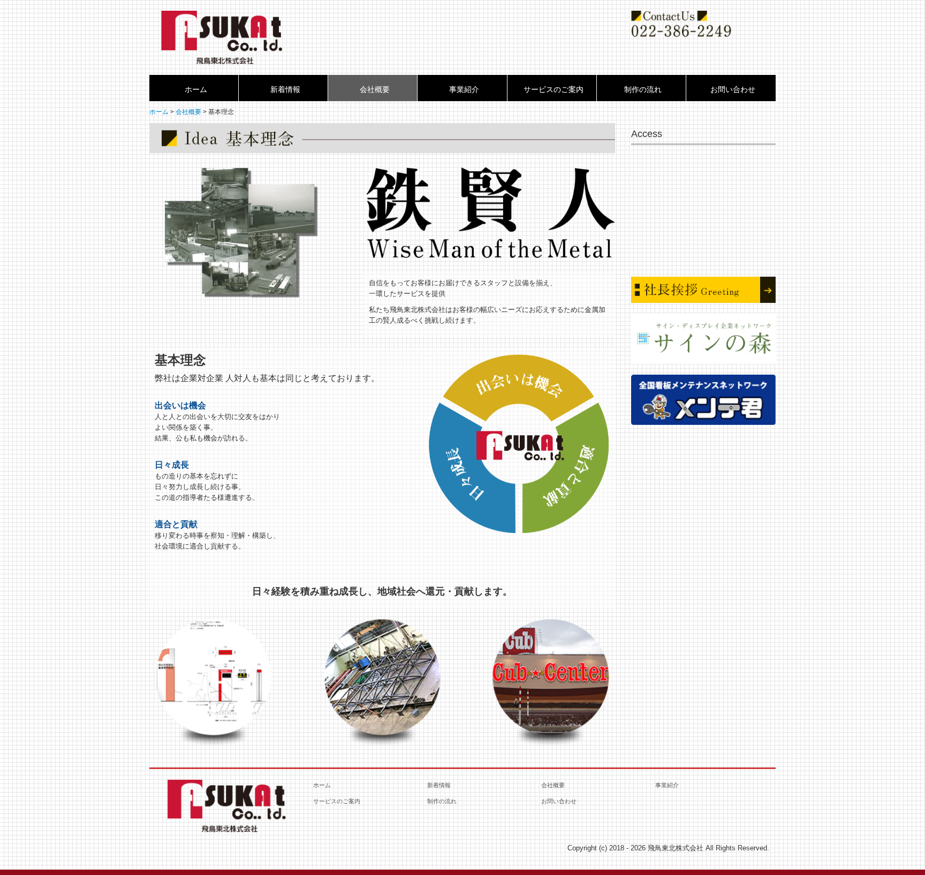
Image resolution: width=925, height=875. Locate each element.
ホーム (196, 89)
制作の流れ (643, 89)
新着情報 (285, 89)
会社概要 (375, 89)
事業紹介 (464, 89)
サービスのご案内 (553, 89)
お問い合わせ (732, 89)
